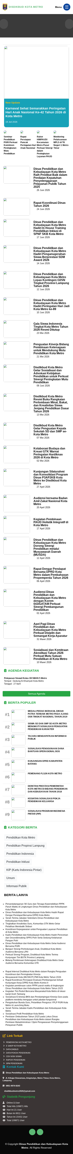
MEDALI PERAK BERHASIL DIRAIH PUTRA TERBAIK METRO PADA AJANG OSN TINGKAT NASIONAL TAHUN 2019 (48, 714)
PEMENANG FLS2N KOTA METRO (45, 773)
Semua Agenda (36, 693)
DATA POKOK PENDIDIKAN (18, 1053)
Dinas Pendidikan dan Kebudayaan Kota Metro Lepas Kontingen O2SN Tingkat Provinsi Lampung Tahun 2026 (51, 280)
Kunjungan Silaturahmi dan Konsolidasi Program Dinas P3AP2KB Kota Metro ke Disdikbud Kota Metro (50, 477)
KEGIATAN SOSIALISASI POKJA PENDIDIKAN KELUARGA (44, 800)
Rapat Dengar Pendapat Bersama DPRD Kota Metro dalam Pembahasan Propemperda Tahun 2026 (50, 573)
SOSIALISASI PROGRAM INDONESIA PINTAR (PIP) (46, 812)
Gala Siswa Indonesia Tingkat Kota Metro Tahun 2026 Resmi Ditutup (50, 326)
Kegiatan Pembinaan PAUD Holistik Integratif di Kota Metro (50, 522)
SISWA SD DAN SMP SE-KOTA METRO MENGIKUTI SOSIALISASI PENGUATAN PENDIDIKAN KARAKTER (47, 726)
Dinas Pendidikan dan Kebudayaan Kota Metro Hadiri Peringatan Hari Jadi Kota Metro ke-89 (51, 305)
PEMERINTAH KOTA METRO (19, 1042)
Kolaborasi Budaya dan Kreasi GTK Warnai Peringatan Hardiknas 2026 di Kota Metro (49, 453)
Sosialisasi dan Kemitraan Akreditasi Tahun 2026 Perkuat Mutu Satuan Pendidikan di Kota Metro (50, 654)
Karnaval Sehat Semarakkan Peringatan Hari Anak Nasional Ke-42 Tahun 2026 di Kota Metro (35, 112)
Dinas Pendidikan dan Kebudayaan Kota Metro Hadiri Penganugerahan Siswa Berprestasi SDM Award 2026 (49, 254)
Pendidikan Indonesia (20, 853)
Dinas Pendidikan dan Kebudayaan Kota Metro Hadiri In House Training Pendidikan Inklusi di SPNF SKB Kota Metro (49, 227)
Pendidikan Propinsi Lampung (25, 845)
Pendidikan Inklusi (18, 861)
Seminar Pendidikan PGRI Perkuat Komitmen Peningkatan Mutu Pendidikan (10, 145)
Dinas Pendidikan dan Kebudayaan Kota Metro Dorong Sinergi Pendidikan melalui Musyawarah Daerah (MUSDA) (49, 547)
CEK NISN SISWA (14, 1056)
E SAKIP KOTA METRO (16, 1046)
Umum (10, 877)
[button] (3, 24)
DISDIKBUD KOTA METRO (26, 6)
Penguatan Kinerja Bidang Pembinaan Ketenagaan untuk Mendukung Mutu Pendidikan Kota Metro (51, 349)
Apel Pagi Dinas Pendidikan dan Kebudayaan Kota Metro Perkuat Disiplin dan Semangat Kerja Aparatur (50, 629)
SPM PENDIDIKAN (14, 1063)
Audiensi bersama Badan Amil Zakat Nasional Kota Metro (50, 501)
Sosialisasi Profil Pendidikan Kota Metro (24, 1014)
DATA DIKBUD (12, 1049)
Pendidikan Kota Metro (20, 837)
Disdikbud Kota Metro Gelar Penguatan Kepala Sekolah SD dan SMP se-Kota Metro (50, 430)
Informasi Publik (16, 886)
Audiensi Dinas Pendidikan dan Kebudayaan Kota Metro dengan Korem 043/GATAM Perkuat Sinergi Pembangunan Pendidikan (49, 600)
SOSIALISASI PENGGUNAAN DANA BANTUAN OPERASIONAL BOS (46, 750)
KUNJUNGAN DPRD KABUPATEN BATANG (45, 762)
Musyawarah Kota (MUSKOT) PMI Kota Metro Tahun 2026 (33, 977)
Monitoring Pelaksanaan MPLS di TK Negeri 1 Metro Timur (61, 142)
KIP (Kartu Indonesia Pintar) (23, 869)
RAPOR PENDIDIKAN (15, 1060)
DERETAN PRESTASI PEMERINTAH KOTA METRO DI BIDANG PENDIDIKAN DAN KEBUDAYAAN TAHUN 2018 (48, 789)
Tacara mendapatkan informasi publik (47, 737)
